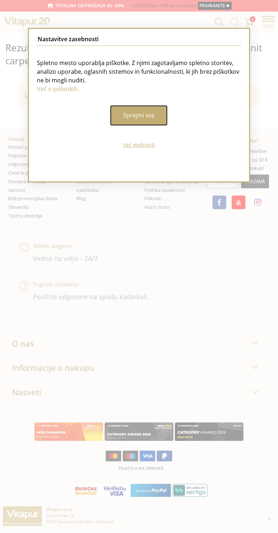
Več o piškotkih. (58, 89)
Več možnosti (139, 144)
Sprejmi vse (139, 115)
